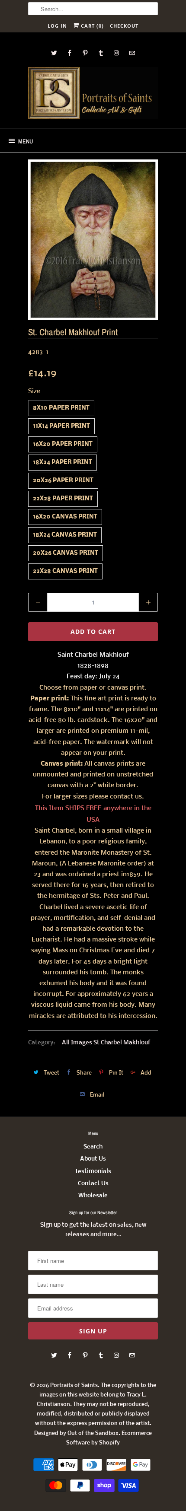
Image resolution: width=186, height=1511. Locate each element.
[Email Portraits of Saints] (132, 53)
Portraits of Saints (74, 1385)
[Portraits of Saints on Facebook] (69, 53)
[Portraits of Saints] (93, 94)
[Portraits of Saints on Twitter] (54, 53)
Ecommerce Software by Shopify (109, 1438)
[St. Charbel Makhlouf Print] (93, 239)
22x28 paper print (63, 499)
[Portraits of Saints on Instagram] (116, 53)
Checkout (124, 25)
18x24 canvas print (65, 535)
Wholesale (93, 1196)
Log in (57, 25)
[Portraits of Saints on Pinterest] (85, 53)
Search (93, 1147)
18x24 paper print (62, 462)
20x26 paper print (63, 480)
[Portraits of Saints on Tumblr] (100, 53)
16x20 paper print (63, 444)
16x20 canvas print (65, 517)
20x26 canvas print (65, 553)
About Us (93, 1159)
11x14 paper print (61, 426)
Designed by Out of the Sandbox (76, 1433)
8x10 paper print (61, 408)
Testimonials (93, 1171)
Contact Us (93, 1183)
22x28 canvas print (65, 571)
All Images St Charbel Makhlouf (106, 1043)
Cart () (91, 25)
